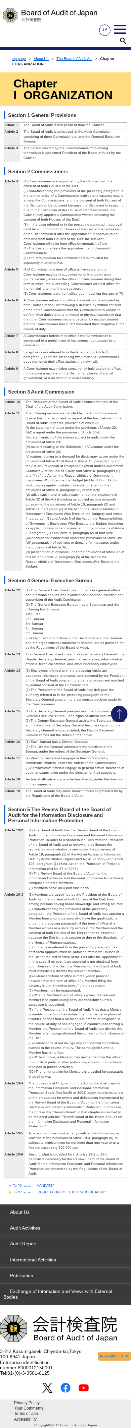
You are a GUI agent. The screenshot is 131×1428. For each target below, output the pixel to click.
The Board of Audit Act (74, 59)
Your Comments (28, 1408)
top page (19, 59)
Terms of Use (26, 1413)
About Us (41, 59)
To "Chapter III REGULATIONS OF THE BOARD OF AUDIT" (59, 1192)
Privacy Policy (27, 1403)
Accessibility (25, 1419)
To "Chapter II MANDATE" (33, 1185)
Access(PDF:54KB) (114, 1356)
